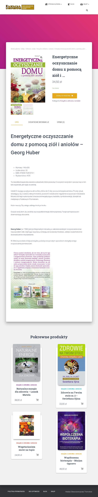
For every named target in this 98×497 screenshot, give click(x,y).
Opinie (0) (61, 122)
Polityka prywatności (16, 491)
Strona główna (54, 4)
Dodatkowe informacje (38, 122)
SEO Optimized (34, 491)
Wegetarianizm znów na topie (26, 448)
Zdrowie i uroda (30, 49)
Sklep (85, 4)
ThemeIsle (88, 492)
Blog (72, 4)
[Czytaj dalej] (37, 400)
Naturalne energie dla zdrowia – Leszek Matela (26, 391)
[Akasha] (20, 7)
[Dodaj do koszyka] (82, 404)
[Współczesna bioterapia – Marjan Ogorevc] (71, 431)
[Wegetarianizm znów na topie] (26, 425)
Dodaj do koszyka (63, 96)
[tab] (18, 122)
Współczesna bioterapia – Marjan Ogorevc (71, 460)
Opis (17, 122)
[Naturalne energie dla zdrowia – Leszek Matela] (26, 362)
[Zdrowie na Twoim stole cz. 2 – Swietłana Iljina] (71, 364)
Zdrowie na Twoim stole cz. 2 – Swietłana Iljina (71, 395)
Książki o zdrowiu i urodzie (45, 49)
